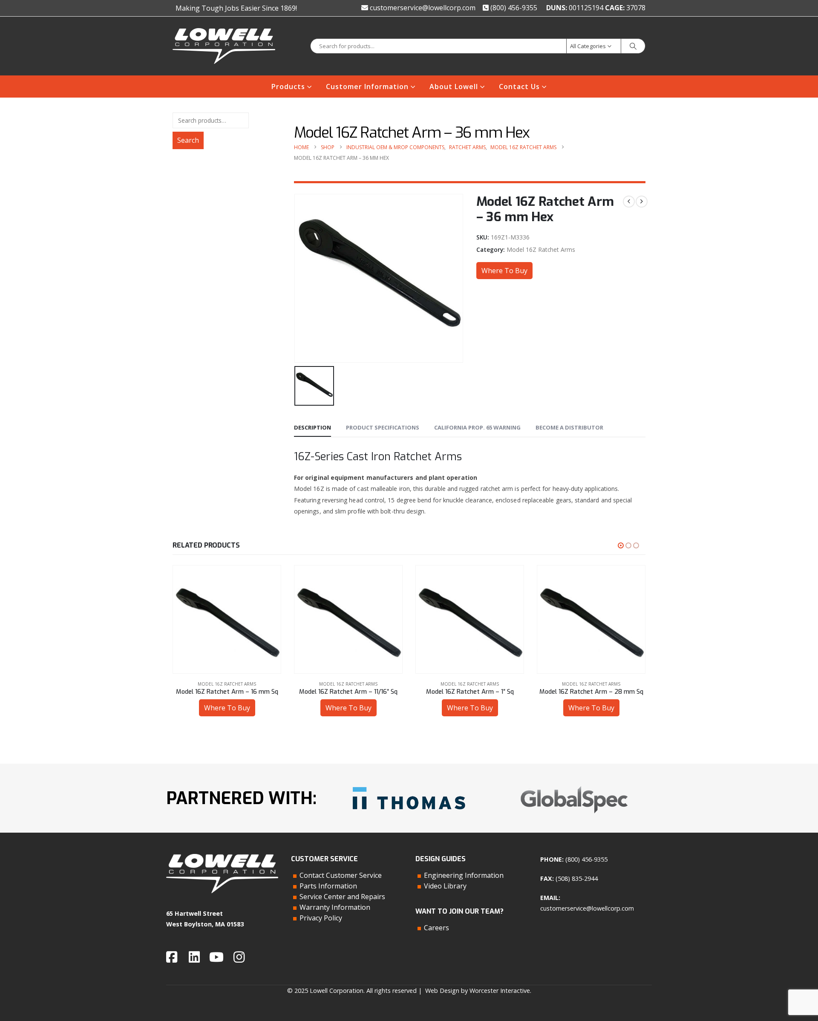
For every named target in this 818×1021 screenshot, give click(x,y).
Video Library (445, 886)
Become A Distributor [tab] (569, 427)
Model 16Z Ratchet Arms (541, 249)
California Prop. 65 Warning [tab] (477, 427)
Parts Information (328, 886)
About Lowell (453, 86)
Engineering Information (464, 875)
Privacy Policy (321, 918)
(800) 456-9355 (513, 7)
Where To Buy (504, 270)
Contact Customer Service (341, 875)
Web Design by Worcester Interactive (477, 990)
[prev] (629, 202)
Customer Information (367, 86)
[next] (642, 202)
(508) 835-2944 (577, 878)
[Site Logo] (224, 46)
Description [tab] (312, 427)
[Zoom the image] (409, 784)
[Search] (633, 46)
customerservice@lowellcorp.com (421, 7)
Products (288, 86)
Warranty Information (335, 907)
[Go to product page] (227, 619)
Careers (436, 927)
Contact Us (519, 86)
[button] (621, 545)
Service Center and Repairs (342, 896)
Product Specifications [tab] (382, 427)
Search (188, 140)
